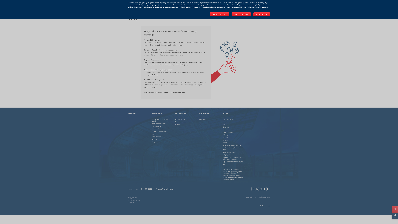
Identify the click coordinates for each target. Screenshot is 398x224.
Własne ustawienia (261, 14)
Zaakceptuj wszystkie (219, 14)
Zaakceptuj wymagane (241, 14)
